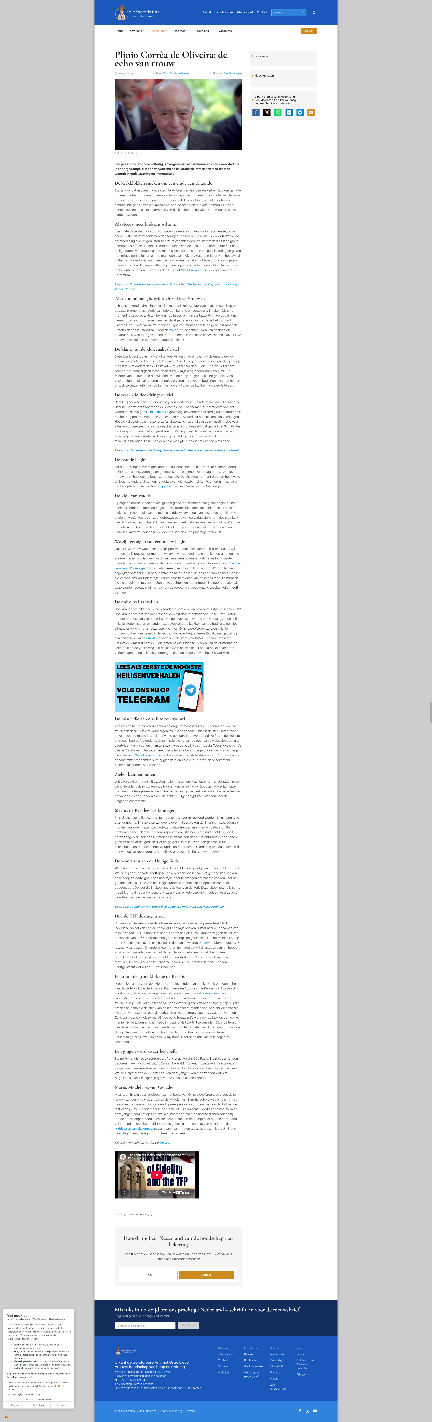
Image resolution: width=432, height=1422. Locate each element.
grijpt (164, 486)
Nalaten (275, 1378)
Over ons (136, 31)
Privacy (301, 1374)
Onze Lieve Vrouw (194, 270)
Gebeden (223, 1366)
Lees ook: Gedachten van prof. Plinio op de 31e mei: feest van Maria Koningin (169, 906)
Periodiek (276, 1372)
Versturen (188, 1325)
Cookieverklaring (171, 1411)
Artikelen (158, 31)
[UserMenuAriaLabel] (313, 12)
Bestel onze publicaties (218, 12)
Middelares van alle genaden (135, 1128)
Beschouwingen (233, 73)
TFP (206, 942)
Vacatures (225, 31)
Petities (248, 1354)
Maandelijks (277, 1366)
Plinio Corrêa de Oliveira (176, 73)
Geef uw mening (254, 1366)
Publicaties (251, 1360)
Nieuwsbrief (245, 12)
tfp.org (164, 1142)
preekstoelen (211, 993)
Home (120, 31)
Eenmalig (276, 1360)
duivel (150, 638)
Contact (262, 12)
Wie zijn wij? (225, 1354)
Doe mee (180, 31)
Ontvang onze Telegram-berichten (305, 1364)
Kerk (200, 851)
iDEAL (160, 1371)
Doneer (309, 31)
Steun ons (202, 31)
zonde (173, 330)
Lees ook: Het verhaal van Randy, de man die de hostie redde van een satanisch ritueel (176, 450)
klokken (196, 200)
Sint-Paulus (156, 412)
